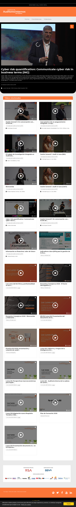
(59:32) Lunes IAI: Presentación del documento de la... (52, 317)
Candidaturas (36, 19)
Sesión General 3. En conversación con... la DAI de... (20, 122)
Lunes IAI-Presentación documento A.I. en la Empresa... (21, 446)
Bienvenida (10, 187)
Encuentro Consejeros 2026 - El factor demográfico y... (53, 284)
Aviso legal (5, 491)
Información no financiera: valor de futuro (20, 251)
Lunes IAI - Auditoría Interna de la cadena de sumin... (54, 381)
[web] (53, 493)
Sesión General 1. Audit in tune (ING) (53, 154)
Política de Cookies (12, 491)
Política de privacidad (21, 491)
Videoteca (47, 19)
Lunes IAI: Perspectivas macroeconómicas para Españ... (21, 381)
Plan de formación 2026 (48, 413)
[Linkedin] (71, 493)
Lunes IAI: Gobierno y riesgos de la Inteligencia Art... (52, 349)
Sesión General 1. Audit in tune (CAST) (53, 187)
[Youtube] (66, 493)
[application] (38, 44)
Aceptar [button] (69, 503)
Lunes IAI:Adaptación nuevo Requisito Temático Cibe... (19, 414)
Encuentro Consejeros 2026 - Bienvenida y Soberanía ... (20, 317)
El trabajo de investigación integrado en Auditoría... (20, 155)
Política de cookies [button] (26, 504)
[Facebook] (62, 493)
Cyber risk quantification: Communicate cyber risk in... (20, 219)
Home (27, 19)
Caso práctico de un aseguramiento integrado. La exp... (52, 122)
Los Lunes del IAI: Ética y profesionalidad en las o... (20, 284)
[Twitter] (57, 493)
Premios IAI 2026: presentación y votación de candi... (17, 349)
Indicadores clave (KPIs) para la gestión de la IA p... (55, 252)
